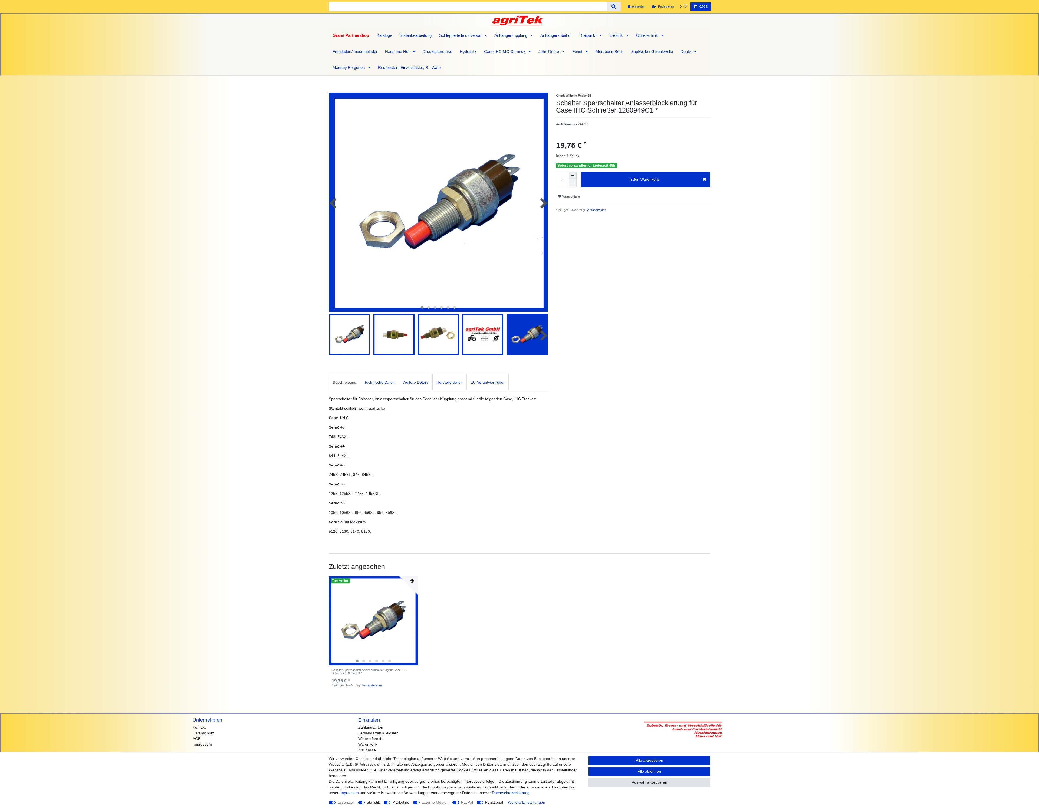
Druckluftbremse (437, 51)
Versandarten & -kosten (378, 733)
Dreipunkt (588, 35)
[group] (373, 620)
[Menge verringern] (573, 183)
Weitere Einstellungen (526, 802)
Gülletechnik (647, 35)
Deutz (686, 51)
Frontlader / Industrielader (355, 51)
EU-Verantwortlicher (488, 382)
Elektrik (617, 35)
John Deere (549, 51)
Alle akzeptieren (649, 760)
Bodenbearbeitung (416, 35)
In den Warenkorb (644, 179)
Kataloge (384, 35)
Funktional (494, 802)
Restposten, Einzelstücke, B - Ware (409, 67)
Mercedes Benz (610, 51)
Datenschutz (203, 733)
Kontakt (199, 727)
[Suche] (614, 6)
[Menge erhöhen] (573, 175)
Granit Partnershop (351, 35)
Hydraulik (468, 51)
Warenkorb (367, 744)
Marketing (400, 802)
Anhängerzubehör (556, 35)
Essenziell (345, 802)
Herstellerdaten (449, 382)
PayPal (467, 802)
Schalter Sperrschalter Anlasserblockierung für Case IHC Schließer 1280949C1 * (369, 671)
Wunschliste (570, 196)
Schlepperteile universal (460, 35)
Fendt (577, 51)
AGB (196, 738)
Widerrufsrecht (370, 738)
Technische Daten (379, 382)
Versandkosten (596, 210)
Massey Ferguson (349, 67)
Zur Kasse (367, 750)
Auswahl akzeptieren (649, 782)
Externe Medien (435, 802)
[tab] (344, 382)
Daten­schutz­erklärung (511, 793)
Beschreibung (344, 382)
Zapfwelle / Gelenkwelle (652, 51)
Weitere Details (416, 382)
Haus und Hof (397, 51)
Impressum (202, 744)
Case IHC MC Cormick (505, 51)
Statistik (373, 802)
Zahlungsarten (370, 727)
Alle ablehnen (649, 771)
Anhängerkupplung (511, 35)
